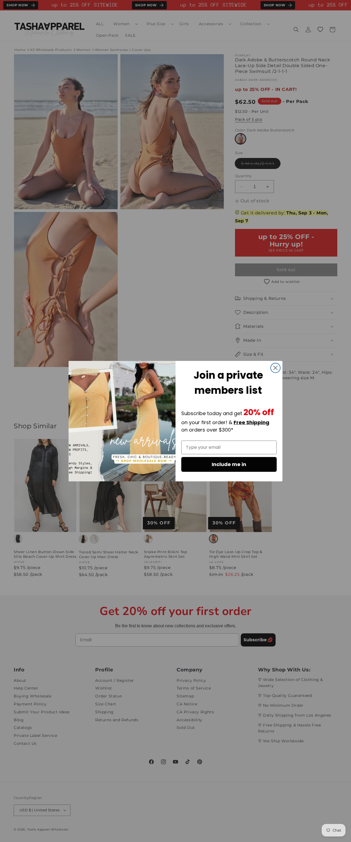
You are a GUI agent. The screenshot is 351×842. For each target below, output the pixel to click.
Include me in (229, 464)
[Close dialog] (275, 368)
